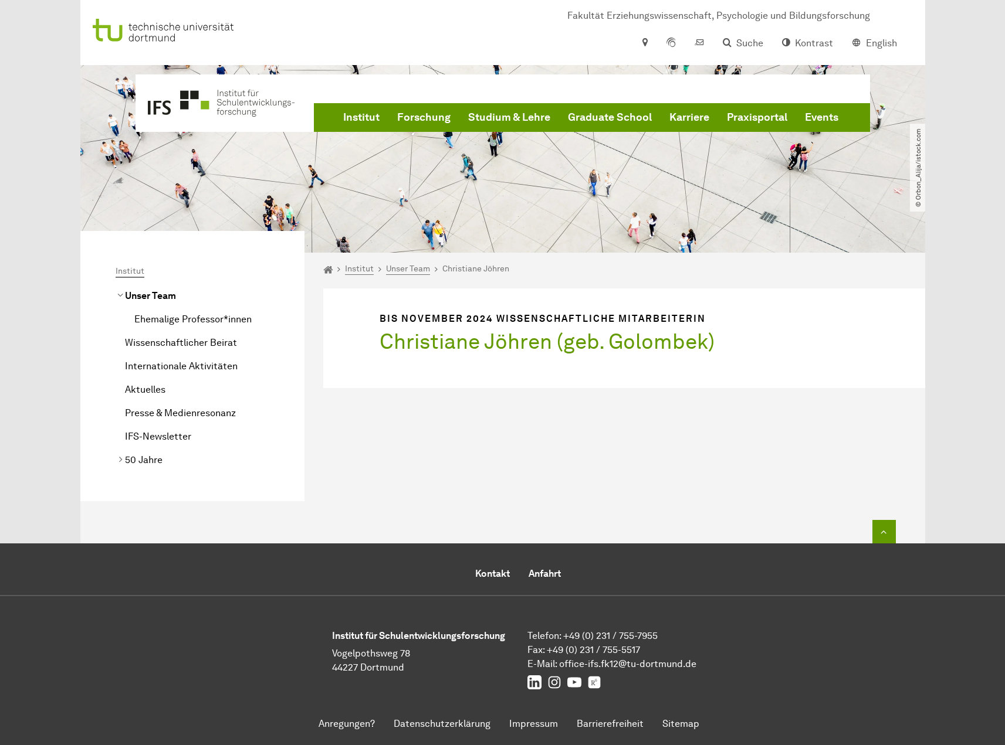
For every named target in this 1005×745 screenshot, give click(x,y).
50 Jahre (144, 459)
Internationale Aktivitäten (181, 366)
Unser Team (150, 295)
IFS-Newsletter (158, 436)
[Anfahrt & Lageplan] (644, 43)
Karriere (689, 117)
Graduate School (610, 117)
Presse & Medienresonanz (180, 413)
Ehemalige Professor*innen (193, 319)
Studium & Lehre (509, 117)
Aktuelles (145, 389)
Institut (361, 117)
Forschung (424, 117)
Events (821, 117)
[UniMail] (699, 43)
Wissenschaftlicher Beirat (181, 342)
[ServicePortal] (671, 43)
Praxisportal (757, 117)
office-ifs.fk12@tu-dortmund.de (627, 663)
